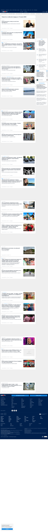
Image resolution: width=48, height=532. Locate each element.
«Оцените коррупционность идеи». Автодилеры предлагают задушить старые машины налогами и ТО (12, 158)
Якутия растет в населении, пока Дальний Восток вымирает (11, 249)
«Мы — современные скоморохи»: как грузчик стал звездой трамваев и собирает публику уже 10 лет (12, 44)
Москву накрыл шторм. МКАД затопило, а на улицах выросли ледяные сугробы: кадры (11, 351)
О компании (2, 401)
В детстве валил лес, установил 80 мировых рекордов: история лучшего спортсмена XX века (11, 169)
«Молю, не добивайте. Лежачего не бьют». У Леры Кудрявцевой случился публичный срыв (12, 339)
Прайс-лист (2, 400)
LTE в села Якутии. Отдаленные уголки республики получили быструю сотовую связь (12, 203)
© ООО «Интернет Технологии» (12, 436)
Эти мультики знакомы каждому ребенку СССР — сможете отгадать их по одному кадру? (12, 214)
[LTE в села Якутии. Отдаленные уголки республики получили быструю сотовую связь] (29, 205)
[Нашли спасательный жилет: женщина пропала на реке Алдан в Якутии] (29, 91)
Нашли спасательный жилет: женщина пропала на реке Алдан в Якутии (10, 90)
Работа (31, 403)
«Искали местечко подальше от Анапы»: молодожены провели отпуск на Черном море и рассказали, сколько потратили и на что (12, 180)
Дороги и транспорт (14, 403)
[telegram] (12, 410)
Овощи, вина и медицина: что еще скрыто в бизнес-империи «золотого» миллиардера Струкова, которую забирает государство (11, 305)
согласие (4, 527)
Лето (22, 402)
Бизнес (12, 400)
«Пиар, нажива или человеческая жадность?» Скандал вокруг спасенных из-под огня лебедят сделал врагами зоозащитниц (12, 260)
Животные (13, 406)
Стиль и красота (40, 400)
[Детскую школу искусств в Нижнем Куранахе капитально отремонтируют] (29, 137)
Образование (23, 407)
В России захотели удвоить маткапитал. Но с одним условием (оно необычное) (11, 271)
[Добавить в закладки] (34, 28)
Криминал (22, 400)
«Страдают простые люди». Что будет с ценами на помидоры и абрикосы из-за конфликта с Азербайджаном (12, 294)
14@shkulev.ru (8, 433)
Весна (12, 401)
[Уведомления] (45, 12)
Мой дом (22, 403)
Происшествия (32, 402)
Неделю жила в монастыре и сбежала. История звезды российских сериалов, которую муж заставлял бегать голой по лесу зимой (12, 113)
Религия (31, 406)
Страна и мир (40, 401)
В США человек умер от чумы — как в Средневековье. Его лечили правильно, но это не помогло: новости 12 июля (12, 385)
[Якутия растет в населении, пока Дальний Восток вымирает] (29, 250)
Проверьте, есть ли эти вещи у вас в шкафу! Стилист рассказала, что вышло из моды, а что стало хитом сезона (12, 79)
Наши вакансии (3, 402)
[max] (14, 410)
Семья (31, 407)
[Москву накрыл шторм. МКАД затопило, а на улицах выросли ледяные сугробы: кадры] (29, 352)
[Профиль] (47, 12)
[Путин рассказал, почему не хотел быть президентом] (29, 23)
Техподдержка (3, 403)
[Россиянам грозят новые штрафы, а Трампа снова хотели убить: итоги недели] (29, 125)
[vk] (16, 410)
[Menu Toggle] (1, 12)
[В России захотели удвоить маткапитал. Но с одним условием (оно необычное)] (29, 273)
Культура (22, 401)
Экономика (39, 403)
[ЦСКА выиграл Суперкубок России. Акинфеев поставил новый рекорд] (29, 363)
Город (12, 402)
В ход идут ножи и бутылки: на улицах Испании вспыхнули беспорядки (12, 33)
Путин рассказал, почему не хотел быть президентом (10, 22)
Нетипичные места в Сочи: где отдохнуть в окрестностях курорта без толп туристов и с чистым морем (11, 67)
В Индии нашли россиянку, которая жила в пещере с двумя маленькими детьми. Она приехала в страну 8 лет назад (11, 317)
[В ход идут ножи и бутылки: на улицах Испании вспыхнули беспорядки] (29, 35)
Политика (31, 401)
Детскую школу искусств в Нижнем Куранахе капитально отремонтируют (11, 135)
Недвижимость (23, 406)
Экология (39, 402)
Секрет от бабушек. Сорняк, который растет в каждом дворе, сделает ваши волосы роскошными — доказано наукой (12, 226)
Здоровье (13, 407)
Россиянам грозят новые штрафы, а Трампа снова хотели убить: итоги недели (11, 124)
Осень (31, 400)
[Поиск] (43, 12)
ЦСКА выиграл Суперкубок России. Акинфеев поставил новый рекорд (12, 362)
